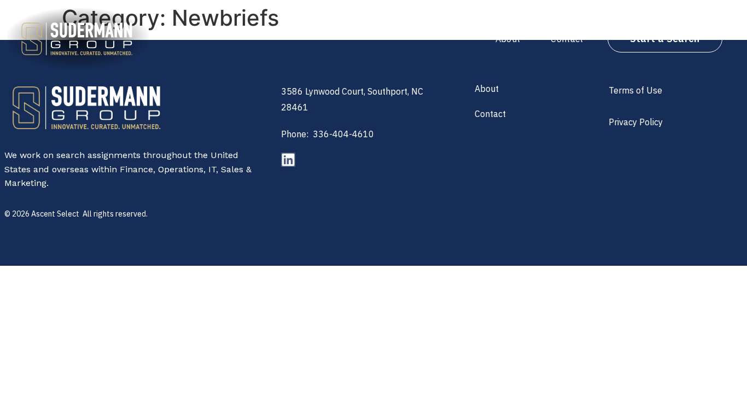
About (508, 38)
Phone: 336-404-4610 (327, 134)
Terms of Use (635, 90)
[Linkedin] (288, 160)
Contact (567, 38)
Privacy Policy (636, 121)
